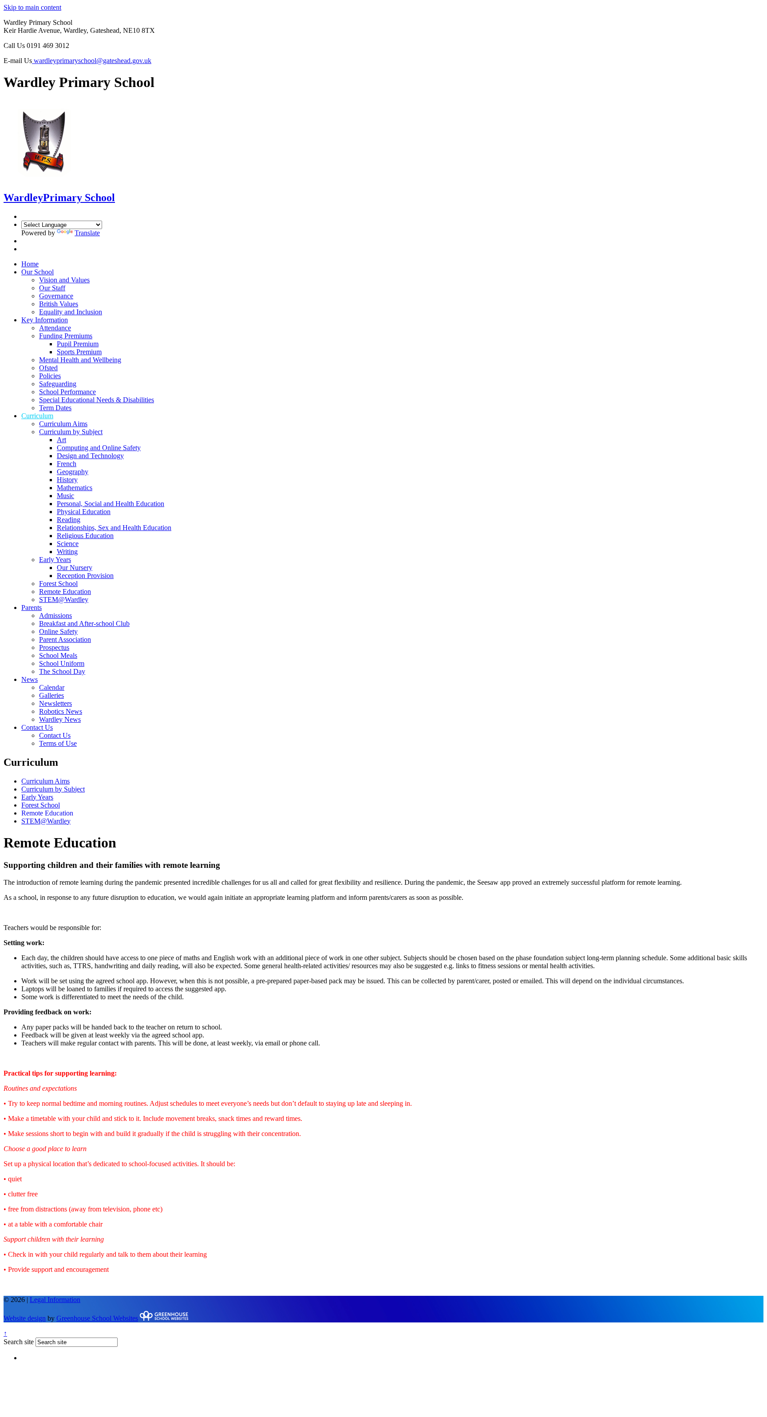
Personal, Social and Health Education (110, 503)
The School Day (62, 671)
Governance (56, 296)
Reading (68, 519)
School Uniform (61, 663)
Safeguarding (57, 384)
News (29, 679)
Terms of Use (58, 743)
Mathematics (74, 487)
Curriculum (37, 416)
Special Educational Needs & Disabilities (96, 400)
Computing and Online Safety (99, 447)
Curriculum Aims (63, 423)
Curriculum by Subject (71, 431)
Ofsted (48, 368)
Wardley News (60, 719)
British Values (58, 304)
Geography (72, 471)
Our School (37, 272)
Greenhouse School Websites (97, 1318)
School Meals (58, 655)
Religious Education (85, 535)
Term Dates (55, 408)
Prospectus (54, 647)
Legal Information (55, 1299)
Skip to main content (32, 7)
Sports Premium (79, 352)
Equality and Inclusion (70, 312)
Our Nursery (74, 567)
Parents (31, 607)
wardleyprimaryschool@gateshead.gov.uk (91, 60)
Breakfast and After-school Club (84, 623)
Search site (19, 1342)
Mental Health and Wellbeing (80, 360)
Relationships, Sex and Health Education (114, 527)
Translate (87, 233)
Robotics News (60, 711)
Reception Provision (85, 575)
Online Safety (58, 631)
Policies (50, 376)
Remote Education (65, 591)
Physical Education (84, 511)
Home (30, 264)
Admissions (55, 615)
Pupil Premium (78, 344)
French (66, 463)
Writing (67, 551)
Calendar (51, 687)
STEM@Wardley (63, 599)
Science (68, 543)
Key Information (44, 320)
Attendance (55, 328)
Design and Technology (90, 455)
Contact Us (37, 727)
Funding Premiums (65, 336)
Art (61, 439)
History (67, 479)
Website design (25, 1318)
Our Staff (52, 288)
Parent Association (65, 639)
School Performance (67, 392)
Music (65, 495)
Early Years (55, 559)
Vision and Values (64, 280)
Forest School (58, 583)
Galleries (51, 695)
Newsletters (55, 703)
